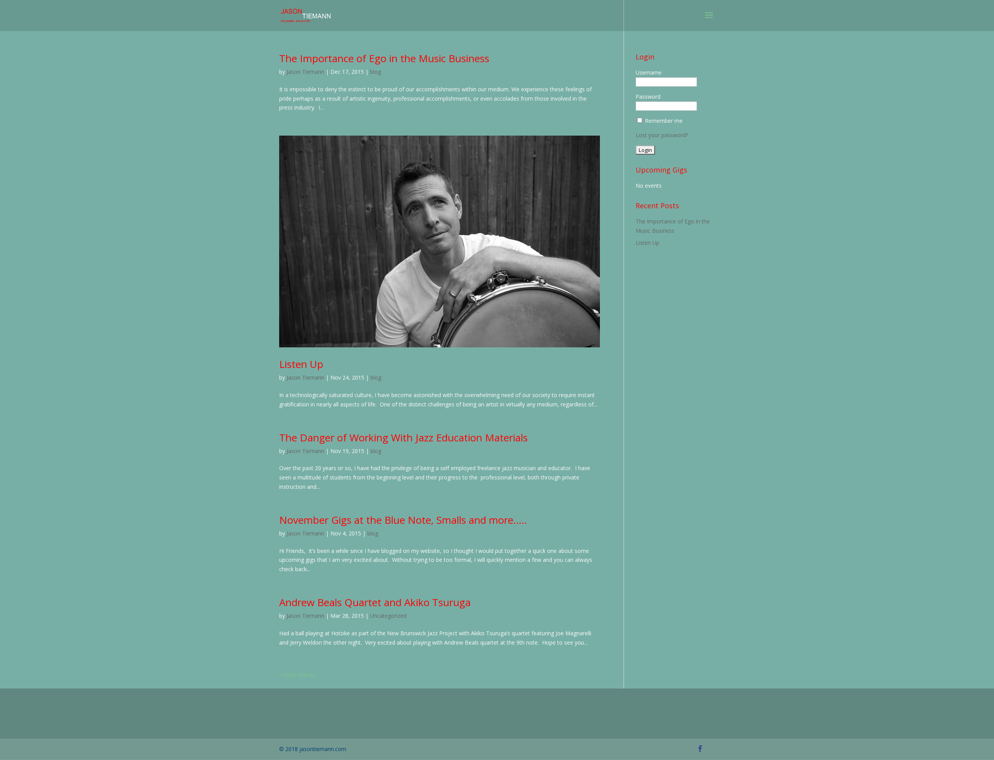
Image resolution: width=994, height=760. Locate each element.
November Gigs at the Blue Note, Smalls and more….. (403, 520)
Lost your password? (662, 135)
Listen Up (301, 364)
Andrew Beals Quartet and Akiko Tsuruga (375, 602)
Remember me (664, 120)
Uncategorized (388, 615)
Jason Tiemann (305, 71)
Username (649, 72)
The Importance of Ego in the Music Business (384, 58)
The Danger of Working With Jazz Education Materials (403, 437)
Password (648, 96)
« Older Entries (297, 674)
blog (375, 71)
